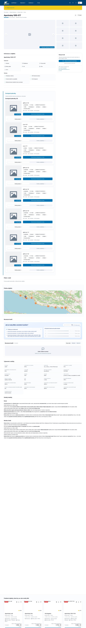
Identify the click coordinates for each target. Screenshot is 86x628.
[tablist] (29, 119)
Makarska (47, 423)
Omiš (69, 406)
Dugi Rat (36, 411)
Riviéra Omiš (20, 12)
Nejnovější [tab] (68, 343)
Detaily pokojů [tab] (18, 119)
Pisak (40, 416)
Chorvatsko (6, 12)
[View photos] (13, 108)
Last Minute (13, 2)
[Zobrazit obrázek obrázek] (62, 23)
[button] (25, 297)
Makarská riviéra (65, 423)
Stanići (50, 416)
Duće (25, 12)
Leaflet (69, 313)
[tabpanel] (43, 351)
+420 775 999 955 (63, 68)
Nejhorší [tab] (78, 343)
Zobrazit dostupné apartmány (71, 60)
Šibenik (55, 414)
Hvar (75, 414)
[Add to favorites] (21, 602)
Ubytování (22, 2)
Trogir (60, 414)
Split (58, 414)
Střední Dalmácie (13, 12)
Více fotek (18, 114)
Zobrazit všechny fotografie (48, 47)
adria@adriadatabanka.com (64, 69)
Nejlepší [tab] (73, 343)
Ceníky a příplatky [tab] (40, 119)
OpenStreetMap (74, 313)
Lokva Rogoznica (44, 416)
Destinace (31, 2)
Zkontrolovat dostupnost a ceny (37, 114)
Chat (61, 70)
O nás (38, 2)
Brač (72, 414)
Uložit (80, 15)
